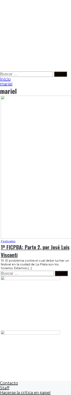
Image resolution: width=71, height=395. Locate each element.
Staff (4, 387)
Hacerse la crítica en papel (25, 392)
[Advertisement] (35, 35)
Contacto (9, 383)
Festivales (8, 241)
